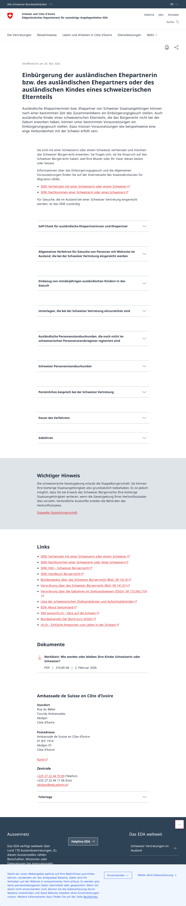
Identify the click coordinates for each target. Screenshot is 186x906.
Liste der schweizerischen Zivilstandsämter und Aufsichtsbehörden (87, 601)
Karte (41, 759)
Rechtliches (91, 896)
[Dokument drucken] (166, 47)
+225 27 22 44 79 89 (50, 776)
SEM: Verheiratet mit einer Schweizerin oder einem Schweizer (84, 186)
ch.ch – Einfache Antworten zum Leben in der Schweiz (78, 625)
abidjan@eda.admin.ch (52, 785)
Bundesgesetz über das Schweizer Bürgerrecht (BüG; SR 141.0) (84, 580)
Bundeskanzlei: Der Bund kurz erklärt (67, 619)
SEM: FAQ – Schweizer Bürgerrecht (65, 568)
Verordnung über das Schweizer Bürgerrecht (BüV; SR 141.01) (84, 585)
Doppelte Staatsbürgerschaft (57, 513)
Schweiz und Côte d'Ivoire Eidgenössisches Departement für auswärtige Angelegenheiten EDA (65, 15)
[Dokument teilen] (176, 47)
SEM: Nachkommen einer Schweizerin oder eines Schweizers (83, 192)
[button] (19, 35)
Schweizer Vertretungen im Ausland (150, 848)
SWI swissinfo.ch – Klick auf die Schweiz (68, 613)
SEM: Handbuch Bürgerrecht (60, 574)
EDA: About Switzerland (57, 607)
